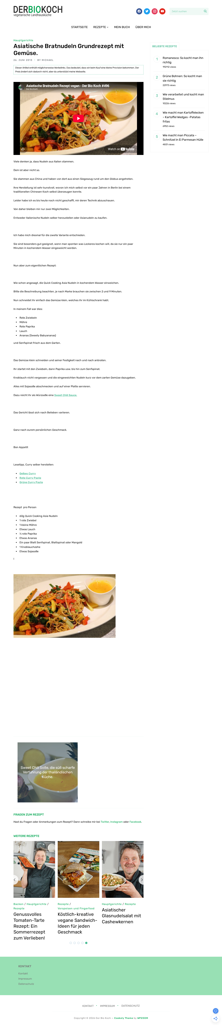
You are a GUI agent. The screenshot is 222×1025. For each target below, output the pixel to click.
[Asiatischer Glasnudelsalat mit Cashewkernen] (123, 843)
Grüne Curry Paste (31, 482)
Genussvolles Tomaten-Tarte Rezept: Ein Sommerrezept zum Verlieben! (29, 926)
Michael (48, 60)
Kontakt (23, 973)
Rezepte (99, 27)
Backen (18, 904)
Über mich (143, 27)
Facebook (135, 821)
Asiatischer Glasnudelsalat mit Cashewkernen (121, 915)
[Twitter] (147, 11)
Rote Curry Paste (30, 477)
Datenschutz (26, 983)
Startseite (79, 27)
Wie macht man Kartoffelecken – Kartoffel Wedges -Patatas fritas (183, 117)
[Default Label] (162, 11)
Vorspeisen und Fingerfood (76, 908)
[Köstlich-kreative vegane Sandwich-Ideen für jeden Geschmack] (78, 843)
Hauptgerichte (23, 40)
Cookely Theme (123, 1018)
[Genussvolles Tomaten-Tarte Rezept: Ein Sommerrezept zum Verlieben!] (34, 843)
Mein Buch (122, 27)
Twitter (105, 821)
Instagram (116, 821)
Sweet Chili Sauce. (65, 395)
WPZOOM (142, 1018)
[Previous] (13, 880)
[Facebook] (139, 11)
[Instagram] (155, 11)
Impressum (25, 978)
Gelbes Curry (28, 473)
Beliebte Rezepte (164, 46)
